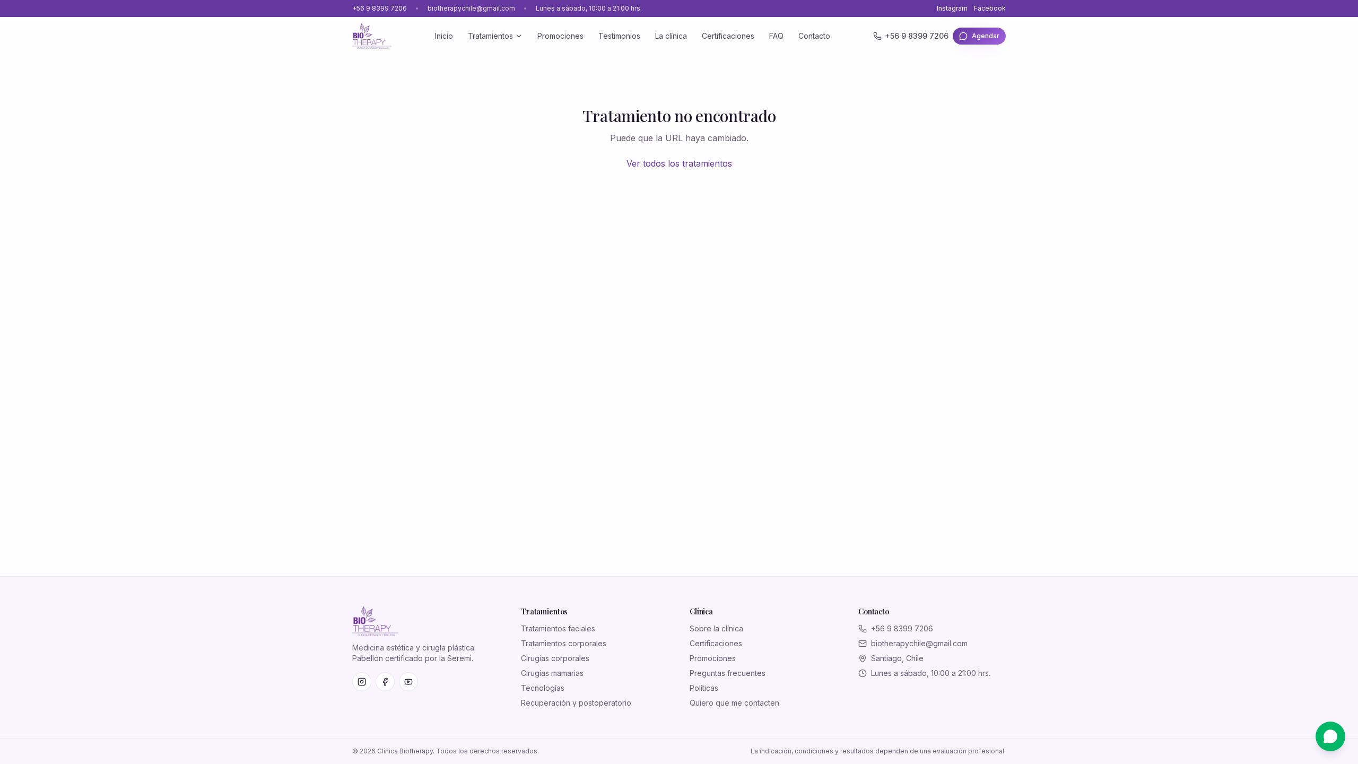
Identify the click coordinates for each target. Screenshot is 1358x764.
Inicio (444, 35)
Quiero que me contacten (734, 702)
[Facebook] (385, 681)
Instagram (952, 8)
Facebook (990, 8)
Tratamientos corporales (563, 643)
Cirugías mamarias (552, 673)
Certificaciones (728, 35)
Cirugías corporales (555, 658)
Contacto (814, 35)
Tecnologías (542, 687)
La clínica (671, 35)
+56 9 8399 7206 (379, 8)
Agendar (985, 36)
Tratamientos (490, 35)
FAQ (776, 35)
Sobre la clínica (716, 628)
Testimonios (619, 35)
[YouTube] (408, 681)
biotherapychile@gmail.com (471, 8)
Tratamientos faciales (558, 628)
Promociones (560, 35)
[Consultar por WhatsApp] (1330, 736)
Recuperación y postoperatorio (576, 702)
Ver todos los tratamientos (679, 163)
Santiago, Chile (897, 658)
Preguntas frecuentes (727, 673)
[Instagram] (361, 681)
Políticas (704, 687)
